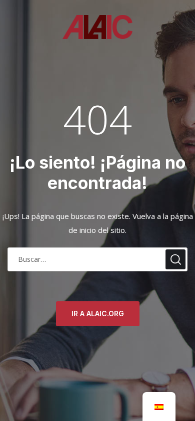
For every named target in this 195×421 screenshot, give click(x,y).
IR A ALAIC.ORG (98, 313)
